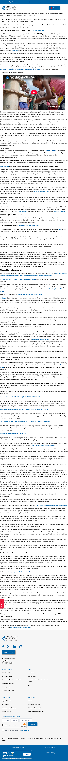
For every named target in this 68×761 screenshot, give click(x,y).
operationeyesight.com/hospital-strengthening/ (51, 505)
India (59, 229)
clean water (16, 34)
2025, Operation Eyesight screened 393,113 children (19, 279)
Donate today (4, 166)
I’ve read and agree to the (17, 730)
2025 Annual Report (37, 30)
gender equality (51, 151)
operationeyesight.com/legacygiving (44, 445)
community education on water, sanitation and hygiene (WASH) (21, 69)
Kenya (4, 298)
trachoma (15, 50)
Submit (32, 724)
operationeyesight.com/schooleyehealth (17, 572)
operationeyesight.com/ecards (20, 627)
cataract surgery (59, 211)
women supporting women (40, 339)
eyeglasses (23, 211)
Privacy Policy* (26, 730)
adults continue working (41, 191)
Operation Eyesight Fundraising (28, 225)
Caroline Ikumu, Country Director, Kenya (30, 294)
